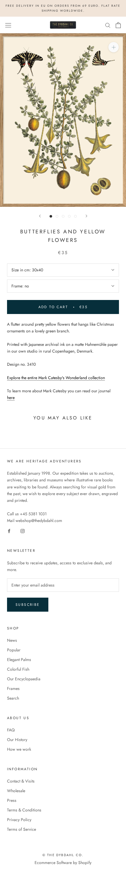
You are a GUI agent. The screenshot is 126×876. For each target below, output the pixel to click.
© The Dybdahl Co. (63, 855)
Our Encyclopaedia (23, 679)
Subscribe (28, 604)
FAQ (11, 730)
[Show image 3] (63, 216)
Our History (17, 740)
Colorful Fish (18, 669)
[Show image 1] (51, 216)
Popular (14, 650)
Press (11, 800)
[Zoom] (113, 47)
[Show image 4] (69, 216)
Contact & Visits (21, 781)
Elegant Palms (19, 659)
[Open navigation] (8, 25)
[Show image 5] (75, 216)
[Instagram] (23, 530)
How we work (19, 749)
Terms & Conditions (24, 810)
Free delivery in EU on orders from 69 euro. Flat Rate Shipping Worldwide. (63, 8)
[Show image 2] (57, 216)
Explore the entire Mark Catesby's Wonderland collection (56, 378)
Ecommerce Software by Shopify (63, 862)
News (12, 640)
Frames (13, 688)
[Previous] (40, 216)
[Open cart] (118, 25)
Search (13, 698)
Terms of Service (21, 829)
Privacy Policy (19, 820)
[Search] (107, 24)
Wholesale (16, 791)
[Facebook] (9, 530)
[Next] (86, 216)
